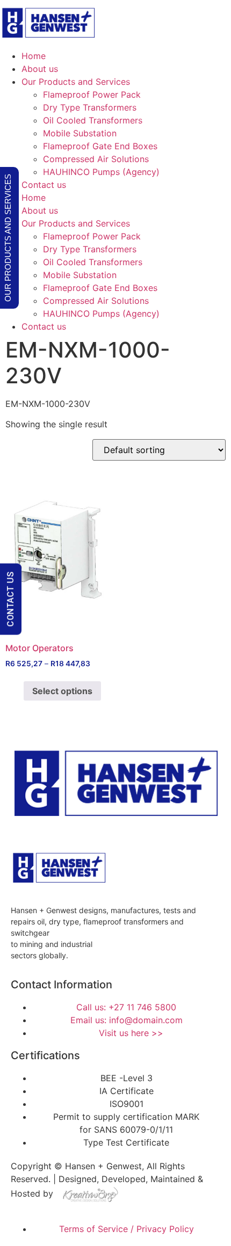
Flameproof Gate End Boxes (100, 146)
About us (39, 68)
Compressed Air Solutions (96, 159)
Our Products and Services (75, 81)
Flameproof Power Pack (92, 94)
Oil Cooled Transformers (92, 120)
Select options (62, 691)
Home (33, 55)
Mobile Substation (80, 133)
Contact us (43, 184)
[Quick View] (18, 691)
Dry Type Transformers (89, 107)
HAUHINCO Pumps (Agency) (101, 171)
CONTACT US (10, 598)
